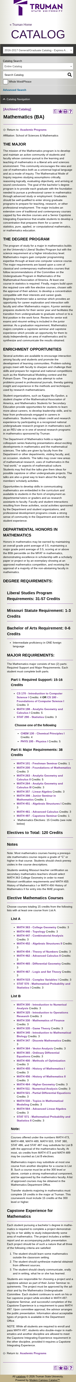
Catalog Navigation (18, 99)
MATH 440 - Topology (31, 931)
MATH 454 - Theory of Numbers (37, 951)
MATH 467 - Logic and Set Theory (39, 971)
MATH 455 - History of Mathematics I (41, 1068)
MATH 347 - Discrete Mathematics (39, 1040)
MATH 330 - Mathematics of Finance (41, 1020)
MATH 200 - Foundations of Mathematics (44, 767)
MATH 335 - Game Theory (33, 1028)
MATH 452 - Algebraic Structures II (39, 943)
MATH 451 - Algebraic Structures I (39, 803)
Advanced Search (14, 89)
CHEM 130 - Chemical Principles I (43, 733)
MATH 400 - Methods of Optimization (41, 1060)
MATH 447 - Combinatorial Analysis (40, 935)
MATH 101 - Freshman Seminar (37, 763)
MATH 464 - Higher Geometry (36, 1084)
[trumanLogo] (38, 14)
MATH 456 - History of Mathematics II (41, 1076)
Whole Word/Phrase (20, 81)
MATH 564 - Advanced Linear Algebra (41, 1108)
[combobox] (38, 50)
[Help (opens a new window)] (70, 111)
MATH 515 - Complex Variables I (38, 979)
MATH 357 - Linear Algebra (34, 791)
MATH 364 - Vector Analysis (35, 1048)
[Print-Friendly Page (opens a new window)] (65, 111)
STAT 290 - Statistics (30, 717)
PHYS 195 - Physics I (34, 741)
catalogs (21, 1376)
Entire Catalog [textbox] (13, 66)
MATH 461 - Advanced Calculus (37, 811)
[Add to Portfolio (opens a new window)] (60, 111)
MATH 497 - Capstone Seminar (37, 815)
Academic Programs (33, 129)
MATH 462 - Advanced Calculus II (39, 955)
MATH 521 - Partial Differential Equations (44, 1092)
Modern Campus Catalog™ (44, 1380)
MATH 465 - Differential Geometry (39, 963)
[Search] (69, 74)
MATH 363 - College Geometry (36, 927)
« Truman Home (21, 24)
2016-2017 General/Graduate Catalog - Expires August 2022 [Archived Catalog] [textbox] (38, 50)
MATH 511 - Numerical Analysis (37, 1088)
